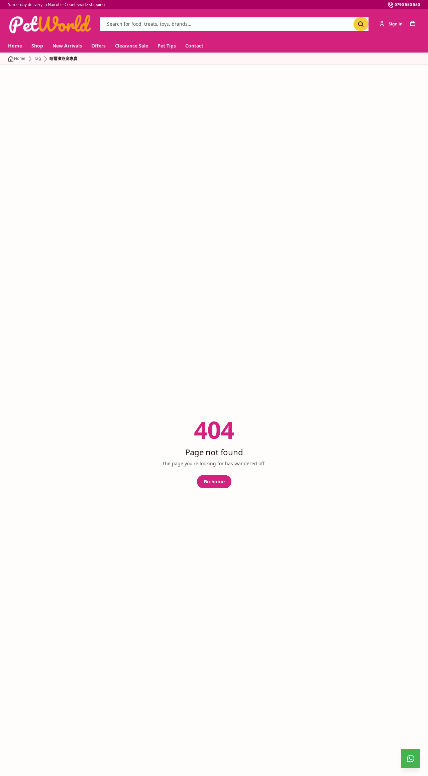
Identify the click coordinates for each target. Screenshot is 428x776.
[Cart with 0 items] (413, 24)
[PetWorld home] (50, 24)
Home (15, 45)
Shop (37, 45)
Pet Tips (166, 45)
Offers (98, 45)
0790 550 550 (407, 4)
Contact (194, 45)
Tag (37, 58)
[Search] (360, 24)
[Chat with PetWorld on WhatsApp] (410, 758)
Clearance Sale (131, 45)
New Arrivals (67, 45)
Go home (214, 481)
